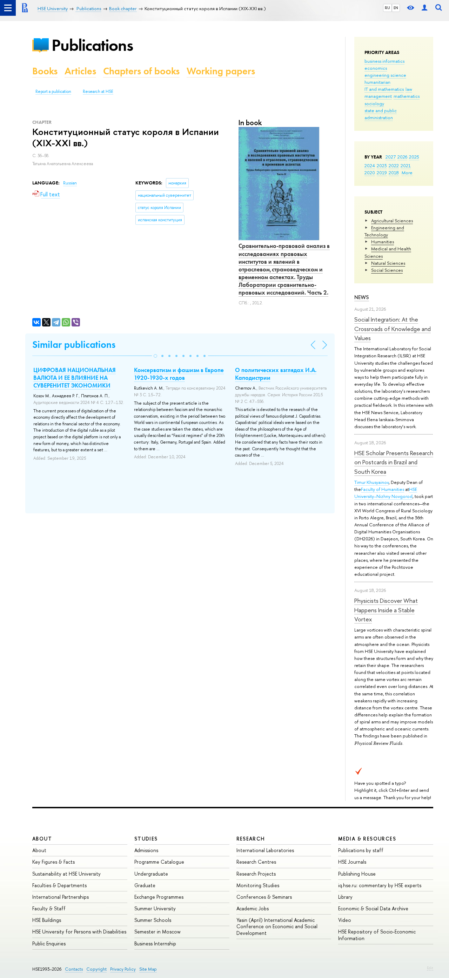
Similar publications (73, 344)
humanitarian (377, 82)
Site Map (148, 969)
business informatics (384, 61)
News (361, 297)
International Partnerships (60, 896)
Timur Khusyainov (371, 482)
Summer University (155, 908)
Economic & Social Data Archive (373, 908)
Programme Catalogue (159, 861)
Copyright (96, 969)
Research (250, 838)
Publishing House (357, 873)
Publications (92, 45)
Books (45, 71)
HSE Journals (352, 861)
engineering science (385, 75)
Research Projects (256, 873)
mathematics (407, 96)
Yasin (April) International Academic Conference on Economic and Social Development (276, 926)
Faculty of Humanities (382, 489)
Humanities (382, 241)
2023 (382, 165)
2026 (402, 157)
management (378, 96)
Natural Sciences (388, 263)
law (409, 89)
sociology (374, 103)
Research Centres (256, 861)
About (42, 838)
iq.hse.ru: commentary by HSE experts (379, 885)
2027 (391, 157)
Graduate (144, 885)
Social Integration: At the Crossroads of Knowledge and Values (392, 328)
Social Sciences (387, 270)
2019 (382, 172)
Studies (146, 838)
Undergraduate (151, 873)
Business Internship (155, 943)
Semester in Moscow (157, 931)
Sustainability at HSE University (66, 873)
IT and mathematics (384, 89)
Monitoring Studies (257, 885)
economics (375, 68)
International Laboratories (265, 850)
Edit (430, 967)
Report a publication (53, 91)
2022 (394, 165)
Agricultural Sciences (392, 220)
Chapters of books (141, 71)
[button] (155, 355)
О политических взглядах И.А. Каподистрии (275, 374)
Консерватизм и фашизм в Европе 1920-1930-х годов (179, 374)
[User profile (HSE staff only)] (424, 8)
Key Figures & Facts (53, 861)
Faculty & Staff (49, 908)
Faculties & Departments (59, 885)
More (407, 172)
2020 (369, 172)
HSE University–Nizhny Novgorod (385, 492)
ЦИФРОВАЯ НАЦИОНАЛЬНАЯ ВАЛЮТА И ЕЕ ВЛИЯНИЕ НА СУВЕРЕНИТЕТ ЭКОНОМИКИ (74, 377)
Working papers (221, 71)
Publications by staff (360, 850)
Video (344, 920)
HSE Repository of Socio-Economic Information (377, 934)
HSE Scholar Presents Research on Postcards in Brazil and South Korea (393, 462)
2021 (406, 165)
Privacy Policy (123, 969)
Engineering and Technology (384, 231)
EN (396, 7)
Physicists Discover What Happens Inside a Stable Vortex (386, 609)
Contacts (74, 969)
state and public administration (380, 114)
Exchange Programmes (158, 896)
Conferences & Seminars (264, 896)
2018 (394, 172)
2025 (414, 157)
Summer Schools (152, 920)
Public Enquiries (49, 943)
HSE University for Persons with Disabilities (79, 931)
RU (387, 7)
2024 (369, 165)
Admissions (146, 850)
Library (345, 896)
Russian (70, 183)
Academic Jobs (252, 908)
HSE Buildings (46, 920)
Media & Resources (367, 838)
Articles (80, 71)
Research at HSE (98, 91)
